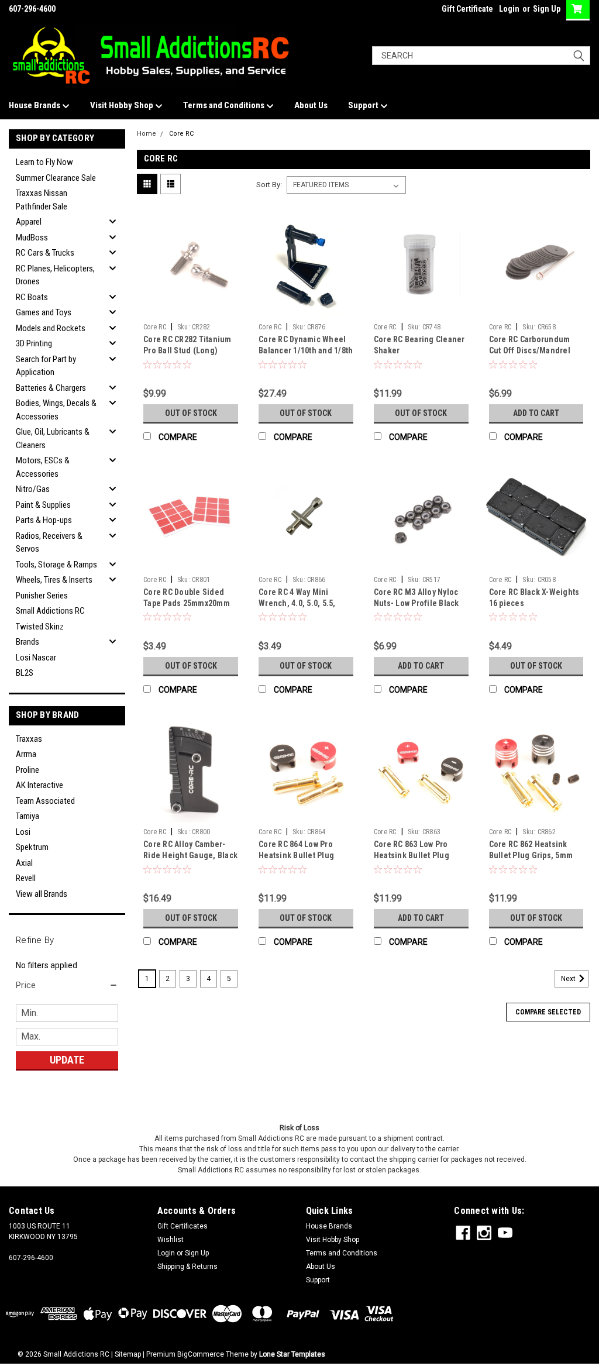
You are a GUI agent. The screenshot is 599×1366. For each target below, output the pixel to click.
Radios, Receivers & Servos (49, 543)
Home (146, 133)
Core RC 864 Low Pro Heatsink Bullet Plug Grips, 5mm (296, 855)
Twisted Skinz (40, 626)
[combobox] (481, 55)
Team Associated (45, 801)
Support (364, 105)
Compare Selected (548, 1012)
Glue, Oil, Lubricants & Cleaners (52, 438)
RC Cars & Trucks (45, 252)
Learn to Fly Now (44, 162)
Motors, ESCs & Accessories (43, 467)
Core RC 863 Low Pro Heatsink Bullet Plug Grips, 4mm (411, 855)
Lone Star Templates (292, 1354)
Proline (27, 770)
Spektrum (32, 847)
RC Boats (32, 297)
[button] (67, 985)
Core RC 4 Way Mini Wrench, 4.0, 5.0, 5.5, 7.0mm (297, 603)
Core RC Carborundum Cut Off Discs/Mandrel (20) (529, 350)
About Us (311, 105)
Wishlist (170, 1240)
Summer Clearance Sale (56, 178)
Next (569, 979)
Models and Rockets (50, 328)
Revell (26, 878)
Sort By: (269, 184)
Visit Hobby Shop (122, 105)
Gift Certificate (467, 8)
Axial (24, 863)
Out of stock (191, 413)
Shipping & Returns (187, 1266)
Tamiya (27, 816)
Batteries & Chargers (51, 388)
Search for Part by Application (46, 366)
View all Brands (41, 894)
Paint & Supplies (43, 505)
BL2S (24, 672)
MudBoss (32, 237)
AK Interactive (39, 785)
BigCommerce (200, 1354)
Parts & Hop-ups (44, 520)
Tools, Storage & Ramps (56, 564)
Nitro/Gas (33, 489)
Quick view (190, 309)
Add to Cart (536, 413)
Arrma (26, 754)
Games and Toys (43, 312)
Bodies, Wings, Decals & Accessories (56, 410)
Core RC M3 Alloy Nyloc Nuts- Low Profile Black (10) (416, 603)
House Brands (35, 105)
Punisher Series (42, 595)
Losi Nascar (36, 657)
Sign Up (546, 8)
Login (509, 8)
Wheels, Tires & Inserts (54, 579)
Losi (23, 832)
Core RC (181, 133)
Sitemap (128, 1354)
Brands (27, 641)
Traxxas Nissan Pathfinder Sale (41, 200)
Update (67, 1060)
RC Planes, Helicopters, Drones (55, 275)
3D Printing (34, 343)
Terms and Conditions (224, 105)
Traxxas (29, 739)
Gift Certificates (182, 1226)
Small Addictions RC (50, 610)
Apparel (29, 221)
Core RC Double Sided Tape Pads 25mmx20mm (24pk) (186, 603)
